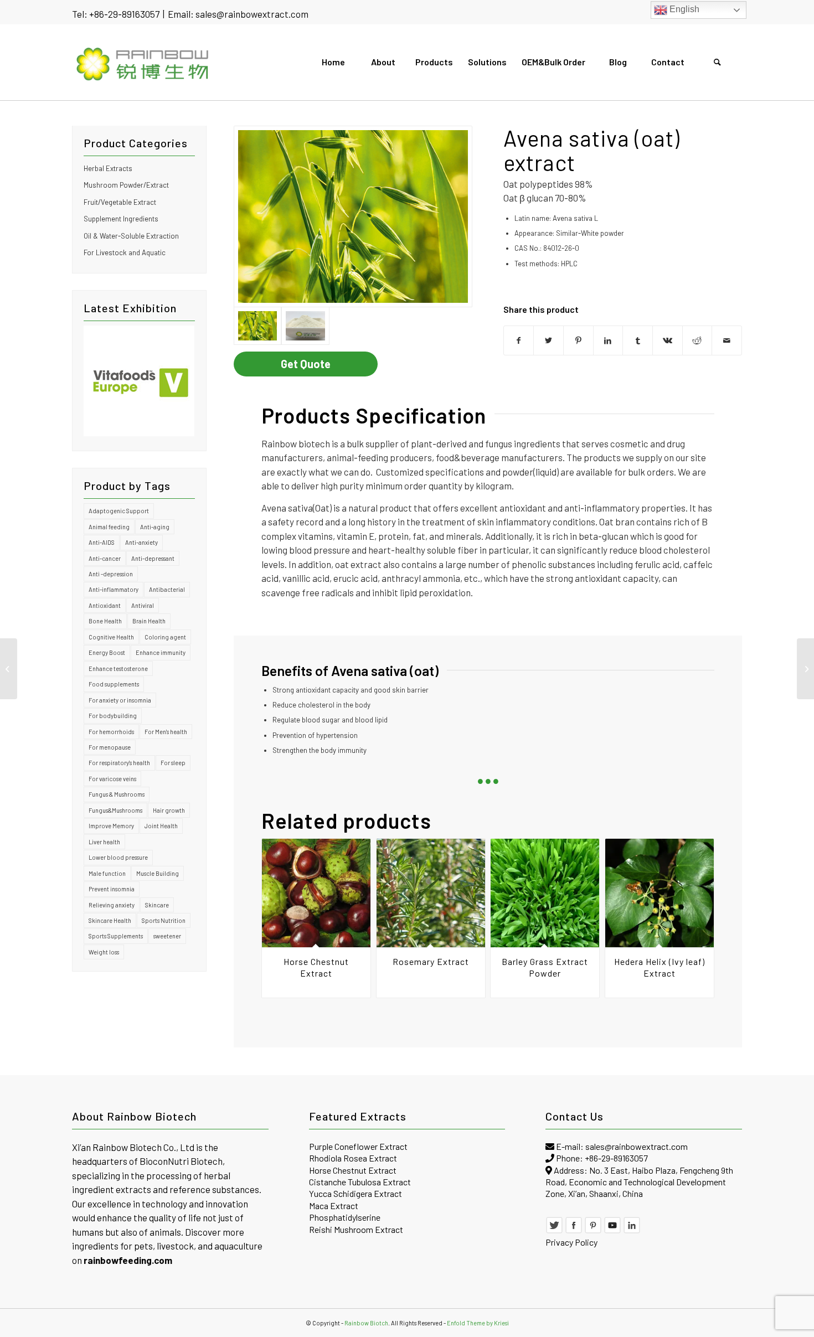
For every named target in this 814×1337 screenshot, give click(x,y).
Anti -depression (111, 573)
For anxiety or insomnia (120, 700)
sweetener (167, 935)
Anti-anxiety (141, 542)
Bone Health (105, 620)
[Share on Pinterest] (578, 340)
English (683, 9)
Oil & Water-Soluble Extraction (131, 235)
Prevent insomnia (112, 888)
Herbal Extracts (108, 168)
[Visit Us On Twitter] (554, 1230)
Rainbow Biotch (366, 1322)
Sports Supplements (116, 935)
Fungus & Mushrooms (117, 794)
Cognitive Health (111, 637)
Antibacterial (167, 589)
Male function (107, 873)
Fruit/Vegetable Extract (120, 202)
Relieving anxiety (112, 904)
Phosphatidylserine (344, 1217)
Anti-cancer (105, 558)
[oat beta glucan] (305, 326)
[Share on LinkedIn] (608, 340)
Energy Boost (107, 652)
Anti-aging (154, 526)
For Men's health (166, 731)
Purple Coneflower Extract (358, 1146)
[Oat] (353, 216)
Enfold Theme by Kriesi (478, 1322)
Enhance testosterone (118, 668)
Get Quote (306, 363)
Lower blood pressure (118, 857)
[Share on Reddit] (697, 340)
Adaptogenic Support (119, 510)
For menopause (110, 747)
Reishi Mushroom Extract (356, 1229)
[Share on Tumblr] (637, 340)
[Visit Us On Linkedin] (632, 1230)
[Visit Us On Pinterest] (593, 1230)
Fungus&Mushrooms (115, 810)
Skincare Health (110, 920)
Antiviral (142, 605)
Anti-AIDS (102, 542)
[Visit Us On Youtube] (612, 1230)
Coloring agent (165, 637)
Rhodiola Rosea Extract (353, 1158)
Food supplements (114, 684)
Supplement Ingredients (121, 218)
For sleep (173, 762)
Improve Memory (111, 825)
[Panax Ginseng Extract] (805, 668)
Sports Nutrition (164, 920)
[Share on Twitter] (548, 340)
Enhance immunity (161, 652)
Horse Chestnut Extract (352, 1170)
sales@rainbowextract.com (251, 13)
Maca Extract (333, 1205)
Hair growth (169, 810)
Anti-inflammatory (113, 589)
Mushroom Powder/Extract (126, 184)
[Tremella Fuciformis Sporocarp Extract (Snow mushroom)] (8, 668)
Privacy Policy (571, 1242)
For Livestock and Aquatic (125, 252)
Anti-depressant (152, 558)
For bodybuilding (113, 715)
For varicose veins (112, 778)
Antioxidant (105, 605)
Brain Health (149, 620)
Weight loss (104, 952)
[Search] (717, 62)
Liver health (104, 841)
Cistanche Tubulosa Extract (360, 1181)
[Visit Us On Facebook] (574, 1230)
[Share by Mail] (726, 340)
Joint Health (161, 825)
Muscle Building (157, 873)
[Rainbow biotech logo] (143, 62)
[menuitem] (333, 62)
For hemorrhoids (111, 731)
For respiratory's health (119, 762)
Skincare (157, 904)
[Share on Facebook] (519, 340)
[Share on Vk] (667, 340)
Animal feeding (109, 526)
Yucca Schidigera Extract (355, 1193)
